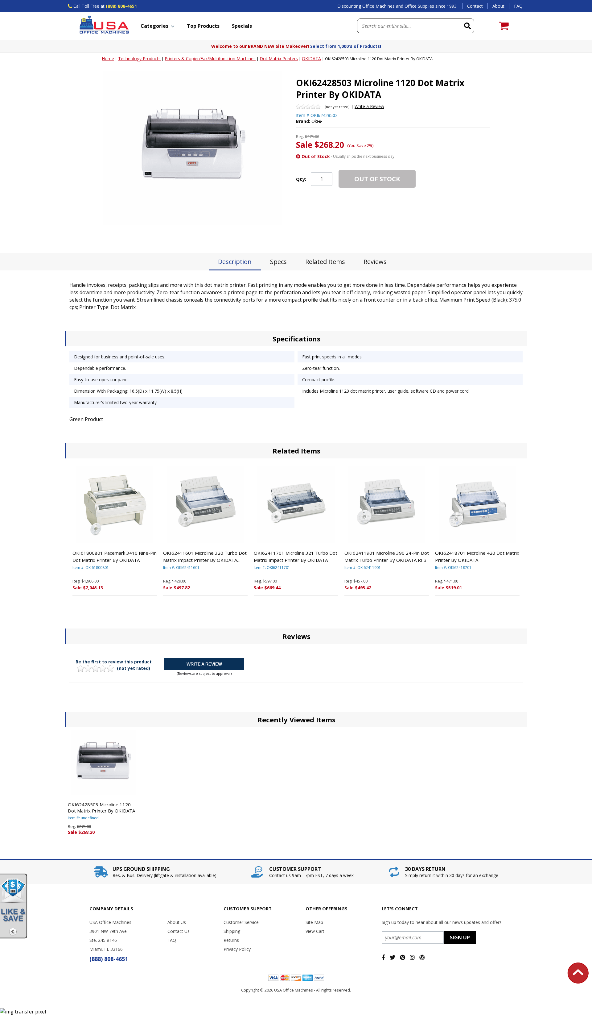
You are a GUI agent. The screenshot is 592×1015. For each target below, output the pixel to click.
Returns (231, 940)
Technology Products (139, 58)
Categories (154, 26)
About (498, 6)
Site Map (314, 922)
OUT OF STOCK (377, 179)
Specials (242, 26)
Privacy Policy (237, 949)
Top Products (203, 26)
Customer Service (241, 922)
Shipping (232, 931)
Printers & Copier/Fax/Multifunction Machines (210, 58)
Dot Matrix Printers (279, 58)
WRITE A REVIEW (204, 664)
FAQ (518, 6)
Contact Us (178, 931)
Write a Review (369, 106)
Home (108, 58)
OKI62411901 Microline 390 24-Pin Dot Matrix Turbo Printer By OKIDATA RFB (386, 556)
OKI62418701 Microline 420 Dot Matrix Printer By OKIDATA (477, 556)
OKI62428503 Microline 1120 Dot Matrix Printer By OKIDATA (101, 807)
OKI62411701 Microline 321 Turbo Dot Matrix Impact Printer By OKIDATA (295, 556)
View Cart (315, 931)
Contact (475, 6)
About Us (176, 922)
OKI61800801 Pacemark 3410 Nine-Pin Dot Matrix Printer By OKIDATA (114, 556)
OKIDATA (311, 58)
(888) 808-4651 (121, 6)
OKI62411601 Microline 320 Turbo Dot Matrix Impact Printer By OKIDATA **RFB (205, 556)
